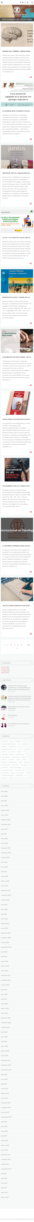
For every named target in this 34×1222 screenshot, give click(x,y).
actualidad (4, 671)
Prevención (23, 765)
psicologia (5, 767)
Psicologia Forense (15, 767)
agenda (3, 672)
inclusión (4, 754)
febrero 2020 (5, 1051)
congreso (18, 741)
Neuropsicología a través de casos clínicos (17, 297)
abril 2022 (4, 956)
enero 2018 (4, 1150)
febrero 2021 (5, 1008)
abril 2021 (4, 999)
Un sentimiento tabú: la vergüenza (18, 723)
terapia (28, 772)
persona (26, 762)
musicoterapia (12, 762)
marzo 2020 (4, 1046)
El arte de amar (12, 715)
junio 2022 (4, 952)
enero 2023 (4, 928)
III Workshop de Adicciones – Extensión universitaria (17, 357)
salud (12, 772)
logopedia (11, 759)
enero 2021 (4, 1013)
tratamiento (19, 775)
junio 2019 (4, 1074)
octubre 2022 (5, 942)
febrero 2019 (5, 1093)
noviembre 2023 (6, 895)
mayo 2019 (4, 1079)
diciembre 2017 (5, 1154)
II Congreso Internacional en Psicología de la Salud (17, 546)
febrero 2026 (5, 810)
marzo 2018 (4, 1140)
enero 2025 (4, 843)
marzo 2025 (4, 838)
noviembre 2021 (6, 980)
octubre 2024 (5, 857)
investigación (15, 757)
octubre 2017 (5, 1164)
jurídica (4, 759)
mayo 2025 (4, 829)
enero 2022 (4, 970)
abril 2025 (4, 834)
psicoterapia (5, 772)
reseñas (3, 669)
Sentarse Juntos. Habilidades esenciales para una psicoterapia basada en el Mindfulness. (17, 173)
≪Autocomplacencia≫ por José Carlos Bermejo (17, 605)
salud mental (20, 772)
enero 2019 (4, 1098)
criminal (4, 746)
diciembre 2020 (5, 1018)
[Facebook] (20, 2)
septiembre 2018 (6, 1117)
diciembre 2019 (5, 1060)
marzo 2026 (4, 805)
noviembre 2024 (6, 852)
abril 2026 (4, 801)
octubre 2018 (5, 1112)
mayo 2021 (4, 994)
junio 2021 (4, 989)
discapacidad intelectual (9, 749)
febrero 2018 (5, 1145)
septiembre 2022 (6, 947)
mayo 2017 (4, 1183)
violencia (4, 778)
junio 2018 (4, 1126)
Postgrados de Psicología (17, 19)
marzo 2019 (4, 1088)
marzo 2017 (4, 1192)
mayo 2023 (4, 909)
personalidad (6, 765)
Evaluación (11, 751)
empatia (4, 751)
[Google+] (25, 2)
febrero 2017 (5, 1197)
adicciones (5, 741)
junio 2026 (4, 791)
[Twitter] (22, 2)
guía (25, 751)
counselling (25, 744)
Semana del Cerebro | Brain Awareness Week (17, 51)
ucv (26, 775)
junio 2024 (4, 862)
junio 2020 (4, 1032)
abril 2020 (4, 1041)
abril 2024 (4, 871)
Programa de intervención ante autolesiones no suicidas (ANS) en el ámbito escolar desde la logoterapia (19, 687)
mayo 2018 (4, 1131)
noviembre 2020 (6, 1022)
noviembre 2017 (6, 1159)
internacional (20, 754)
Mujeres (4, 762)
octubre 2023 (5, 900)
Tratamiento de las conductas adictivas (17, 486)
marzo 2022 (4, 961)
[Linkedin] (27, 2)
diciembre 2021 (5, 975)
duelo (20, 749)
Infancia (11, 754)
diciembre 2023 (5, 890)
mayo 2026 (4, 796)
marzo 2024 (4, 876)
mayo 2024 (4, 867)
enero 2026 (4, 815)
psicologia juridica (7, 770)
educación (27, 749)
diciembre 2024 (5, 848)
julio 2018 (4, 1121)
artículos (3, 667)
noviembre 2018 (6, 1107)
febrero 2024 (5, 881)
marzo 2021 (4, 1003)
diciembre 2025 (5, 819)
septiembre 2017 (6, 1169)
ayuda (12, 741)
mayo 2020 (4, 1037)
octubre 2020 (5, 1027)
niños (20, 762)
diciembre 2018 (5, 1103)
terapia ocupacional (8, 775)
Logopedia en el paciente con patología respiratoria (17, 111)
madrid (18, 759)
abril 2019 (4, 1084)
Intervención (5, 757)
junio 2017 (4, 1178)
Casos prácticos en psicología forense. (17, 419)
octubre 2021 (5, 985)
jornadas (24, 757)
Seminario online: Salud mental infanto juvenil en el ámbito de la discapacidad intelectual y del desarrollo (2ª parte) (19, 698)
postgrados (15, 765)
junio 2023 (4, 904)
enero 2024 (4, 886)
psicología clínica (20, 770)
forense (19, 751)
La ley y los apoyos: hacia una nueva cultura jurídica (17, 237)
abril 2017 (4, 1188)
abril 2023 (4, 914)
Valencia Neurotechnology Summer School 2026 (18, 707)
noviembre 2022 (6, 937)
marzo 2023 (4, 919)
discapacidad (12, 746)
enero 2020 (4, 1055)
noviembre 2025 (6, 824)
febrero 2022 (5, 966)
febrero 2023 (5, 923)
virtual (11, 778)
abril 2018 (4, 1136)
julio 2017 (4, 1173)
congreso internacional (9, 744)
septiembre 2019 (6, 1070)
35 (29, 645)
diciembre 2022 (5, 933)
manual (25, 759)
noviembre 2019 (6, 1065)
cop (19, 744)
